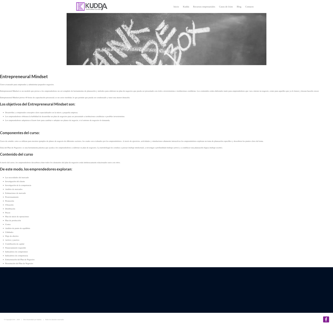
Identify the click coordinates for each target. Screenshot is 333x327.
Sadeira (39, 319)
